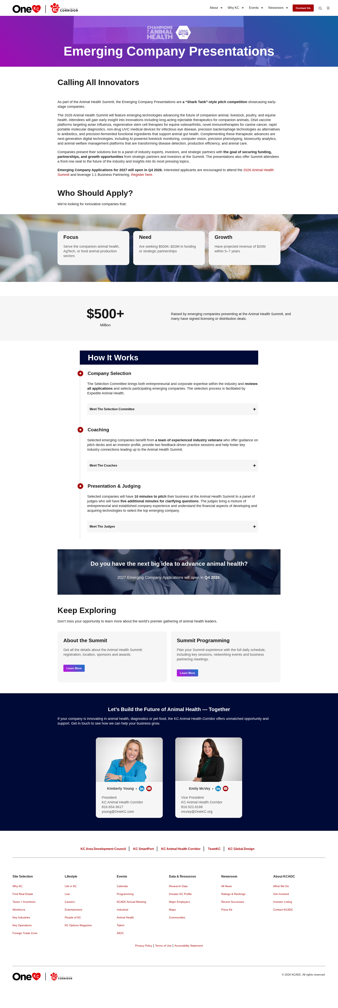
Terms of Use (163, 945)
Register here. (142, 175)
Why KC (233, 7)
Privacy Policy (143, 945)
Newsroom (275, 7)
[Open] (320, 8)
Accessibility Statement (188, 945)
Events (254, 7)
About (214, 7)
